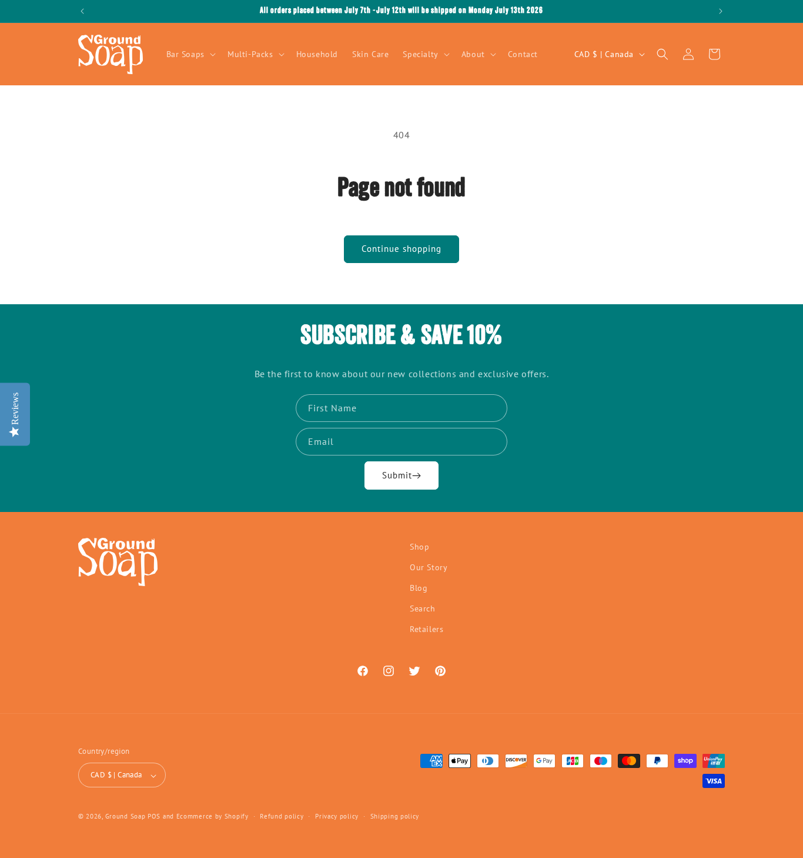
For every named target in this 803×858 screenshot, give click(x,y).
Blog (418, 588)
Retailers (426, 629)
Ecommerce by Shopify (212, 817)
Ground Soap (125, 817)
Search (423, 609)
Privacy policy (337, 816)
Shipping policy (395, 816)
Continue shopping (401, 248)
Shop (419, 546)
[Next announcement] (721, 11)
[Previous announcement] (82, 11)
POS (154, 817)
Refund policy (281, 816)
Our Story (428, 567)
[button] (189, 54)
